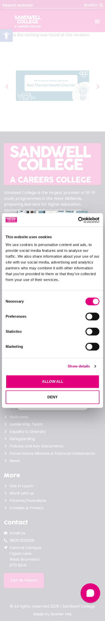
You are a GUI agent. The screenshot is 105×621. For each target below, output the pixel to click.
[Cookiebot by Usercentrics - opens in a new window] (78, 220)
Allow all (52, 381)
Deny (52, 397)
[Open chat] (90, 593)
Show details (79, 366)
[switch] (92, 316)
